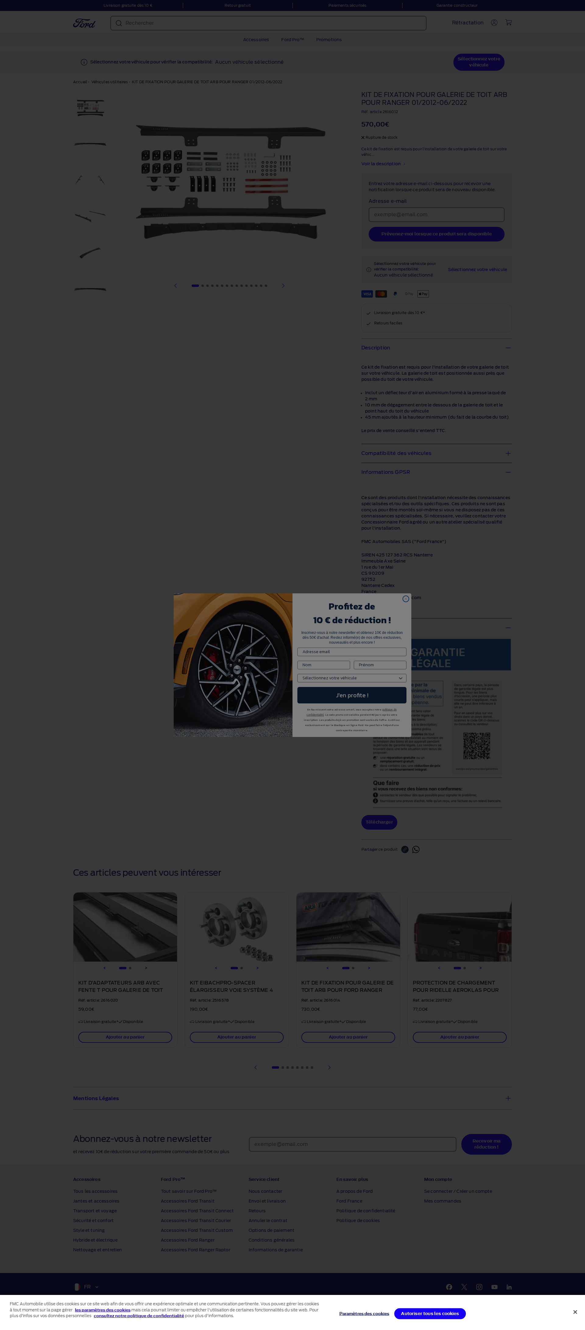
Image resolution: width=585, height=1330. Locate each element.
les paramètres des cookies (102, 1310)
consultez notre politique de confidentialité (139, 1316)
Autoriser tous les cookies (430, 1313)
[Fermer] (575, 1312)
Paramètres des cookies (364, 1313)
